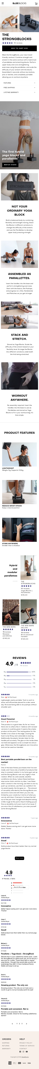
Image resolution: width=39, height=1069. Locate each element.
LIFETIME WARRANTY (11, 92)
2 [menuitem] (19, 1024)
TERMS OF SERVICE (27, 1046)
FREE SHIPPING (9, 87)
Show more (19, 858)
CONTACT (23, 1048)
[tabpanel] (19, 778)
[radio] (17, 883)
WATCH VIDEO (10, 165)
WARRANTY (6, 1048)
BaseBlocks (25, 1057)
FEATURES (7, 83)
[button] (19, 672)
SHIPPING (5, 1043)
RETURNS (5, 1046)
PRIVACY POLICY (26, 1043)
